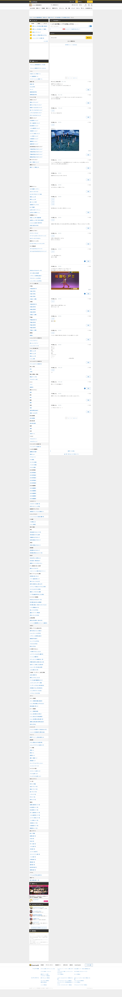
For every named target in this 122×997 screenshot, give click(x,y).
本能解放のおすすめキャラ (35, 537)
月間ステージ (32, 433)
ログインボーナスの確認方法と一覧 (36, 659)
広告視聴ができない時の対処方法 (36, 688)
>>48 (53, 204)
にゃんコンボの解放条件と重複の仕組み (37, 732)
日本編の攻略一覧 (33, 288)
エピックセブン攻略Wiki (45, 980)
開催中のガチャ (55, 8)
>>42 (53, 199)
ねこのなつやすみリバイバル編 (35, 194)
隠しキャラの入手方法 (34, 610)
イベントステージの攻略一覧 (35, 446)
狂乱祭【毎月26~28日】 (34, 225)
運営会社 (71, 965)
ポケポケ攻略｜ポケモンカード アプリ (80, 971)
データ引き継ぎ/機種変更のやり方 (36, 680)
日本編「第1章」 (33, 291)
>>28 (53, 110)
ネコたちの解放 (33, 467)
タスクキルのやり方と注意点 (35, 589)
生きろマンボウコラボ (34, 191)
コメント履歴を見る (71, 41)
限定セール (32, 752)
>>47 (53, 251)
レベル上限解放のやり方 (34, 607)
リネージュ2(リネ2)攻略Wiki (79, 980)
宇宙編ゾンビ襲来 (33, 330)
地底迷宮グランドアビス (34, 204)
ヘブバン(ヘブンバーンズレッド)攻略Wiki (64, 980)
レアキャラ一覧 (33, 794)
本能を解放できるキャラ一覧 (35, 532)
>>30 (53, 318)
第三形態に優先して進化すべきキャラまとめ (38, 604)
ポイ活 (72, 1)
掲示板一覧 (32, 84)
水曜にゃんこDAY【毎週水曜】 (35, 217)
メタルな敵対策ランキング (35, 128)
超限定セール (32, 755)
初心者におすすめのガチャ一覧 (35, 270)
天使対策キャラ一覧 (33, 823)
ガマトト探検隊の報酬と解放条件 (36, 700)
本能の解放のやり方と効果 (35, 534)
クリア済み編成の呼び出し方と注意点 (37, 594)
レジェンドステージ (33, 340)
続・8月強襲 (32, 207)
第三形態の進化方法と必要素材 (35, 602)
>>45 (53, 201)
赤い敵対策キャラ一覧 (34, 807)
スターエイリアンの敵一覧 (35, 854)
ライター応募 (89, 965)
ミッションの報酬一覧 (34, 656)
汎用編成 (43, 8)
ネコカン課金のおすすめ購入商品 (36, 742)
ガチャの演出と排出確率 (34, 273)
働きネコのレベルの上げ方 (35, 581)
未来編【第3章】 (33, 312)
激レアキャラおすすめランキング (36, 110)
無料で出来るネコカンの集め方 (35, 630)
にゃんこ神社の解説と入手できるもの (37, 703)
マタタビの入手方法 (33, 643)
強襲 (31, 428)
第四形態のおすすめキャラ (35, 550)
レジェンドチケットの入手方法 (35, 280)
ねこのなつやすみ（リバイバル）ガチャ (37, 243)
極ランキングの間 (33, 202)
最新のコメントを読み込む (71, 44)
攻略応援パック (33, 760)
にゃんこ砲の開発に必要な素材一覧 (36, 719)
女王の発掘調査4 (33, 496)
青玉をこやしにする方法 (34, 615)
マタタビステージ (33, 438)
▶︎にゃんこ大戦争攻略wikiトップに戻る (37, 64)
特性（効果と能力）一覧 (34, 880)
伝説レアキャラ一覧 (33, 786)
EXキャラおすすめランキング (35, 115)
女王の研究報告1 (33, 472)
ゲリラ (31, 384)
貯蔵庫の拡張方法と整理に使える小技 (37, 662)
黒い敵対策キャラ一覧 (34, 810)
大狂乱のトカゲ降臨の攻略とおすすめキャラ (40, 35)
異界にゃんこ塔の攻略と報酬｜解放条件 (39, 26)
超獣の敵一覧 (32, 864)
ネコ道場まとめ (33, 521)
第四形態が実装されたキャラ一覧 (36, 552)
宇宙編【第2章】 (33, 325)
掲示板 (39, 23)
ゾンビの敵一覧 (33, 856)
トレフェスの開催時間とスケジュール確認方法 (38, 623)
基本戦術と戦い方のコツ (34, 576)
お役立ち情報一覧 (33, 675)
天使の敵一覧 (32, 849)
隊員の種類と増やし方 (34, 706)
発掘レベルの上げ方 (33, 413)
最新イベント (48, 8)
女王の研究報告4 (33, 480)
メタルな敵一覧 (33, 846)
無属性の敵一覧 (33, 836)
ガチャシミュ (61, 8)
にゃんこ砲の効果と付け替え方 (35, 713)
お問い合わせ (65, 965)
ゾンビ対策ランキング (34, 136)
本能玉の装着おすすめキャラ (35, 545)
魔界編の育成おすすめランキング (36, 157)
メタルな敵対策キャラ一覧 (35, 815)
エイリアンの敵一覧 (33, 851)
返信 (88, 89)
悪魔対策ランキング (33, 141)
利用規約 (42, 965)
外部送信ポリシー (58, 965)
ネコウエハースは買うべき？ (35, 771)
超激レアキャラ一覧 (33, 789)
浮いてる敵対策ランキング (35, 123)
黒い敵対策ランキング (34, 125)
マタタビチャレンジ (33, 441)
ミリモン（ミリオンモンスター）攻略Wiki (64, 984)
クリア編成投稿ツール (34, 76)
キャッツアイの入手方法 (34, 641)
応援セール (32, 750)
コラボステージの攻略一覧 (35, 503)
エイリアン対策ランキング (35, 133)
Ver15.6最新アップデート (34, 189)
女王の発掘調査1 (33, 488)
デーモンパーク (33, 457)
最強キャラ (38, 8)
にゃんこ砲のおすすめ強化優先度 (36, 716)
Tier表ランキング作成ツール (35, 73)
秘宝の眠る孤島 (33, 423)
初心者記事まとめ (89, 8)
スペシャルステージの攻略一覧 (35, 363)
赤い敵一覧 (32, 838)
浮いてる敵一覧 (33, 843)
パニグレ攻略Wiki (77, 982)
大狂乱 (31, 371)
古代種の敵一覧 (33, 859)
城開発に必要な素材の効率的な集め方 (37, 721)
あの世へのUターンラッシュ (35, 209)
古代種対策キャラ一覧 (34, 825)
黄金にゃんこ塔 (33, 356)
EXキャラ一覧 (32, 797)
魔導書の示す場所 (33, 451)
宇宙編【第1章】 (33, 322)
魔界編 (31, 335)
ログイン (90, 1)
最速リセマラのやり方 (34, 568)
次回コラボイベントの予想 (35, 506)
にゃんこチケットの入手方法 (35, 633)
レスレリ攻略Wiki (44, 984)
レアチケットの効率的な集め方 (35, 275)
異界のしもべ (32, 454)
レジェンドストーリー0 (34, 345)
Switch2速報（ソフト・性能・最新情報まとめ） (82, 968)
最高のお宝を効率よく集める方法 (36, 620)
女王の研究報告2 (33, 475)
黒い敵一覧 (32, 841)
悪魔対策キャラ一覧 (33, 828)
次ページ (75, 78)
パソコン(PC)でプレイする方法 (35, 690)
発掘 (31, 407)
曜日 (31, 397)
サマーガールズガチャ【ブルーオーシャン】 (38, 235)
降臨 (69, 8)
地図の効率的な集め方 (34, 410)
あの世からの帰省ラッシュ (35, 212)
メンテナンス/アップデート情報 (36, 682)
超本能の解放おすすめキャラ (35, 540)
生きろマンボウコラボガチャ (35, 238)
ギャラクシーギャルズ (34, 233)
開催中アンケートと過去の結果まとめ (37, 737)
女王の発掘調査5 (33, 498)
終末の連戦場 (32, 418)
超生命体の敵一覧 (33, 867)
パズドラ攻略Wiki (60, 974)
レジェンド (73, 8)
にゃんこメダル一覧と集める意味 (36, 667)
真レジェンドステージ (34, 343)
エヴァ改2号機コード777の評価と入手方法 (63, 24)
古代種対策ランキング (34, 138)
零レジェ (82, 8)
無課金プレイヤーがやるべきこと (36, 563)
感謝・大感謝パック (33, 758)
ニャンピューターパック (34, 765)
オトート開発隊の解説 (34, 711)
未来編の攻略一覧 (33, 304)
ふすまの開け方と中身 (34, 669)
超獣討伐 (31, 387)
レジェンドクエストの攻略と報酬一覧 (37, 516)
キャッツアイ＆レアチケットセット (36, 763)
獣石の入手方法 (33, 646)
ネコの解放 (32, 459)
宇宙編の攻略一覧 (33, 319)
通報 (90, 81)
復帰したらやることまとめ (35, 677)
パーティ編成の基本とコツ (35, 578)
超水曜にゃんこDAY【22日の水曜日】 (37, 220)
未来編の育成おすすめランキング (36, 151)
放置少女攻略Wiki (44, 982)
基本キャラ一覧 (33, 799)
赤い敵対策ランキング (34, 120)
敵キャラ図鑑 (32, 833)
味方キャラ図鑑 (33, 783)
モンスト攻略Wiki (77, 974)
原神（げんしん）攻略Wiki (45, 977)
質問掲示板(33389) (33, 94)
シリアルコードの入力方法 (35, 693)
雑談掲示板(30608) (33, 92)
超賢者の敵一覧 (33, 869)
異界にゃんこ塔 (33, 199)
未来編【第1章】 (33, 306)
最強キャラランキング (36, 32)
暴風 (31, 392)
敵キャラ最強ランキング (34, 162)
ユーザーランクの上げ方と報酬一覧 (36, 654)
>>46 (53, 124)
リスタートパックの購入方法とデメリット (38, 571)
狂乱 (66, 8)
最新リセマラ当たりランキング (35, 104)
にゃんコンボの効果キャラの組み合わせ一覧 (38, 729)
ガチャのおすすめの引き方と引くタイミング (38, 251)
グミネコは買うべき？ (34, 773)
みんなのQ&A (32, 8)
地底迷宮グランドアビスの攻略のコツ (37, 511)
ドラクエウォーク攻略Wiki (45, 975)
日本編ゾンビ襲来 (33, 299)
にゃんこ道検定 (33, 524)
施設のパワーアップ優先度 (35, 612)
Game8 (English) (78, 965)
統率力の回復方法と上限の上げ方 (36, 584)
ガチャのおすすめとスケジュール (36, 248)
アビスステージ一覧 (33, 379)
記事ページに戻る (71, 451)
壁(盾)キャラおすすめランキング (36, 107)
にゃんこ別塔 (32, 358)
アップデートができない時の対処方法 (37, 685)
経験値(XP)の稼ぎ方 (33, 638)
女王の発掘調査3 (33, 493)
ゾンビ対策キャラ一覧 (34, 820)
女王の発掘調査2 (33, 490)
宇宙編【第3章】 (33, 327)
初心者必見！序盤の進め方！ (35, 560)
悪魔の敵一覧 (32, 862)
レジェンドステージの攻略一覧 (38, 38)
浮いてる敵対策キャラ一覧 (35, 812)
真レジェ (78, 8)
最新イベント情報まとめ (34, 167)
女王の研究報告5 (33, 483)
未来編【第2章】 (33, 309)
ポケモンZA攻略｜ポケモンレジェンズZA (48, 968)
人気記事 (32, 23)
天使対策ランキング (33, 130)
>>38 (53, 332)
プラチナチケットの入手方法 (35, 278)
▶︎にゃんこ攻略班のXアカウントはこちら (38, 68)
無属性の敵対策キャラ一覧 (35, 804)
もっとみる (46, 41)
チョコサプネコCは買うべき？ (35, 776)
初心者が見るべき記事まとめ (35, 558)
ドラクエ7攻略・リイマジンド (46, 971)
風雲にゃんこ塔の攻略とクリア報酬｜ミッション (40, 29)
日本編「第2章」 (33, 293)
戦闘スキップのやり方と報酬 (35, 591)
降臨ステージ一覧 (33, 376)
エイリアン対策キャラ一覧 (35, 817)
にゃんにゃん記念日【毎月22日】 (36, 222)
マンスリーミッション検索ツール (36, 79)
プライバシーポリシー (49, 965)
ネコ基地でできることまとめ (35, 651)
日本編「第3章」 (33, 296)
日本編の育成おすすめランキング (36, 149)
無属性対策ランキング (34, 144)
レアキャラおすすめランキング (35, 112)
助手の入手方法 (33, 724)
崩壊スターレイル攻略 (44, 974)
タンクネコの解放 (33, 462)
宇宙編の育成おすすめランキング (36, 154)
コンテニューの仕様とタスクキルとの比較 (38, 586)
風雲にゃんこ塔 (33, 196)
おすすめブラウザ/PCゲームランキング (39, 927)
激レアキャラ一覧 (33, 791)
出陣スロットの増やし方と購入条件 (36, 664)
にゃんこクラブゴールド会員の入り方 (37, 745)
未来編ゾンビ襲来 (33, 314)
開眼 (31, 402)
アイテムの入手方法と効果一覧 (35, 875)
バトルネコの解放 (33, 464)
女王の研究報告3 (33, 477)
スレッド (45, 23)
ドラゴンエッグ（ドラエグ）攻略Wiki (80, 984)
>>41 (53, 301)
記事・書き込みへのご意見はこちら (72, 454)
